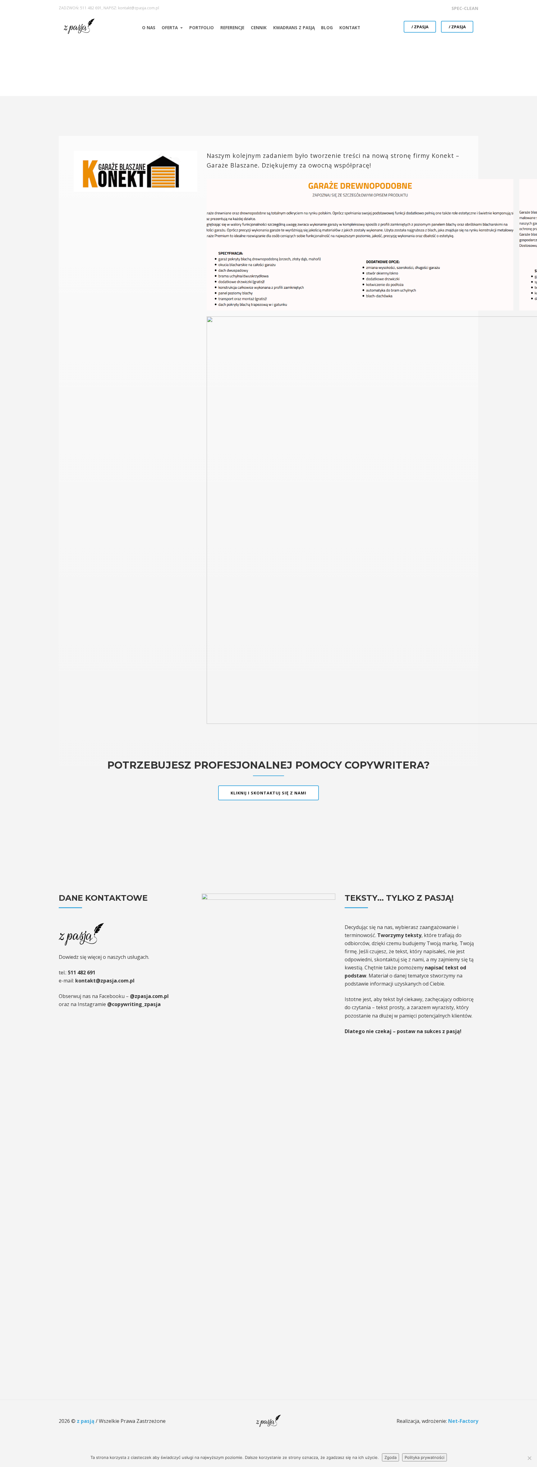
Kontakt (349, 27)
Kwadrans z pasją (294, 27)
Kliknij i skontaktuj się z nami (268, 793)
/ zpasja (420, 27)
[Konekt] (135, 170)
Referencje (232, 27)
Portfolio (201, 27)
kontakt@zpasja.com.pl (138, 8)
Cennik (259, 27)
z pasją (86, 1421)
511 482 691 (91, 8)
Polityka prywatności (424, 1457)
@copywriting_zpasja (134, 1004)
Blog (327, 27)
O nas (148, 27)
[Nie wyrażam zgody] (529, 1458)
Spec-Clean (465, 8)
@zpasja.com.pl (149, 996)
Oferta (170, 27)
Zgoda (390, 1457)
